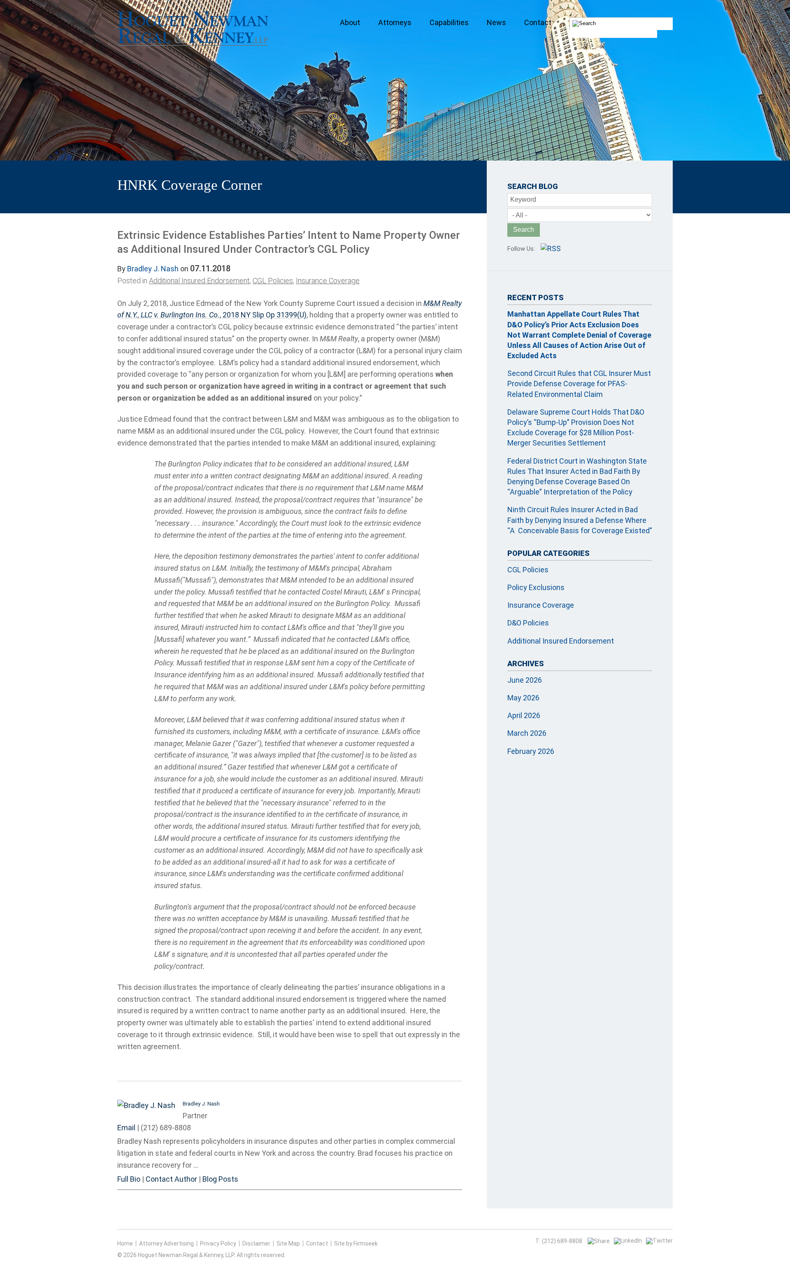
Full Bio (128, 1179)
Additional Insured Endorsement (199, 280)
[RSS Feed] (551, 248)
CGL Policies (273, 280)
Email (126, 1127)
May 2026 (523, 697)
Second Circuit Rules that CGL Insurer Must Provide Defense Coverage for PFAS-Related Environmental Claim (579, 383)
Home (125, 1243)
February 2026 (530, 751)
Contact (317, 1243)
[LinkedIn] (628, 1240)
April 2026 (523, 715)
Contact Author (171, 1179)
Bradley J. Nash (153, 268)
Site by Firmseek (356, 1243)
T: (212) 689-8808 (558, 1241)
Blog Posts (220, 1179)
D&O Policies (528, 622)
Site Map (288, 1243)
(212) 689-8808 (166, 1127)
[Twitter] (659, 1240)
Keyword (523, 199)
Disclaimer (256, 1243)
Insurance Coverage (328, 280)
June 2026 (524, 680)
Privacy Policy (218, 1243)
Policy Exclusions (536, 587)
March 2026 (526, 733)
